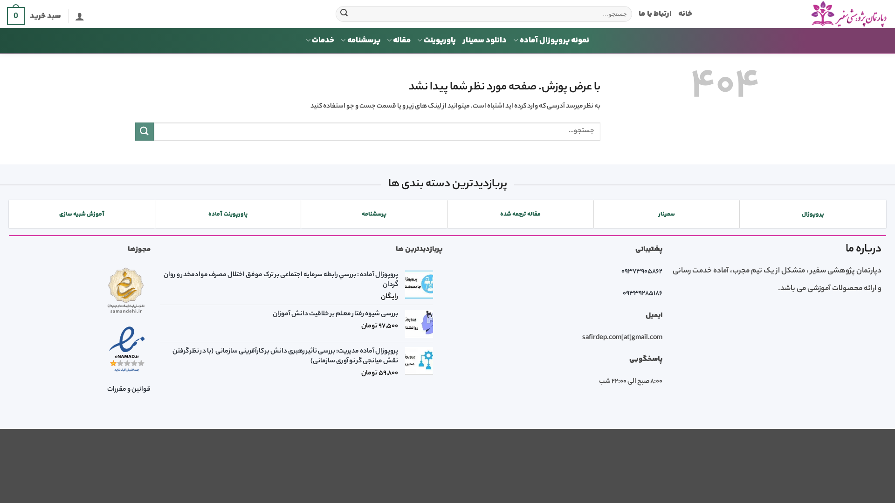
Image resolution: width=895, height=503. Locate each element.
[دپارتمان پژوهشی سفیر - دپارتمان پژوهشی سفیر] (797, 14)
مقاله (402, 40)
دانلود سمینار (484, 40)
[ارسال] (344, 14)
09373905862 (641, 272)
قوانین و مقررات (129, 389)
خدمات (323, 40)
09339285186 (642, 293)
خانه (685, 13)
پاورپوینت (440, 40)
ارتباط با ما (655, 13)
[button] (79, 16)
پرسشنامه (363, 40)
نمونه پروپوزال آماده (554, 40)
